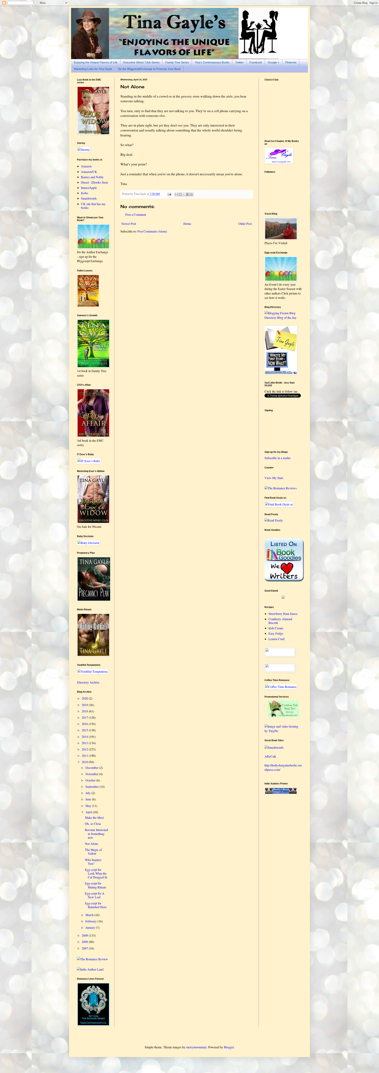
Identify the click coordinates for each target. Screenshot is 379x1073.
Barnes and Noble (92, 177)
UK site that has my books (93, 206)
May (88, 806)
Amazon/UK (89, 172)
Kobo (84, 193)
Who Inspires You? (93, 862)
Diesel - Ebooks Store (94, 182)
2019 (85, 705)
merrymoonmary (196, 1047)
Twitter (239, 62)
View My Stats (274, 478)
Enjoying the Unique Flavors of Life (95, 62)
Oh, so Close (93, 824)
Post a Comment (135, 214)
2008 (85, 942)
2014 (85, 736)
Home (187, 223)
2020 (85, 698)
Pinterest (290, 62)
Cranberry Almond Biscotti (280, 621)
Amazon (86, 166)
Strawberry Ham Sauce (282, 614)
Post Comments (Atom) (152, 231)
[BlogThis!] (180, 194)
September (92, 786)
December (92, 767)
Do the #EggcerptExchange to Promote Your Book (149, 68)
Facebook (256, 62)
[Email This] (176, 194)
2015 (85, 730)
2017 (85, 717)
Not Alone (91, 843)
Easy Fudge (275, 633)
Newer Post (128, 223)
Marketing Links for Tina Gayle (93, 68)
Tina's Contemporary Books (212, 62)
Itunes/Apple (89, 188)
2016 (85, 724)
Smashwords (89, 198)
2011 (85, 755)
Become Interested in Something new (96, 833)
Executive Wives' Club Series (141, 62)
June (88, 799)
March (89, 915)
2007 (85, 948)
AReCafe (270, 756)
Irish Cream (275, 628)
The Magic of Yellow (93, 851)
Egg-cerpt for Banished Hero (96, 905)
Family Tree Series (177, 62)
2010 (85, 762)
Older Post (245, 223)
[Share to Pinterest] (191, 194)
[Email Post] (169, 194)
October (90, 780)
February (91, 921)
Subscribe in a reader (278, 458)
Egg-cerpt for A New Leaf (94, 895)
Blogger (229, 1047)
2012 (85, 749)
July (88, 793)
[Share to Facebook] (188, 194)
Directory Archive (88, 682)
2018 (85, 711)
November (92, 774)
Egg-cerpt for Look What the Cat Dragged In (96, 873)
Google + (273, 62)
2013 (85, 743)
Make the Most (94, 817)
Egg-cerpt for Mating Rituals (95, 885)
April (89, 812)
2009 (85, 935)
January (90, 927)
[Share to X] (184, 194)
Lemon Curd (276, 639)
